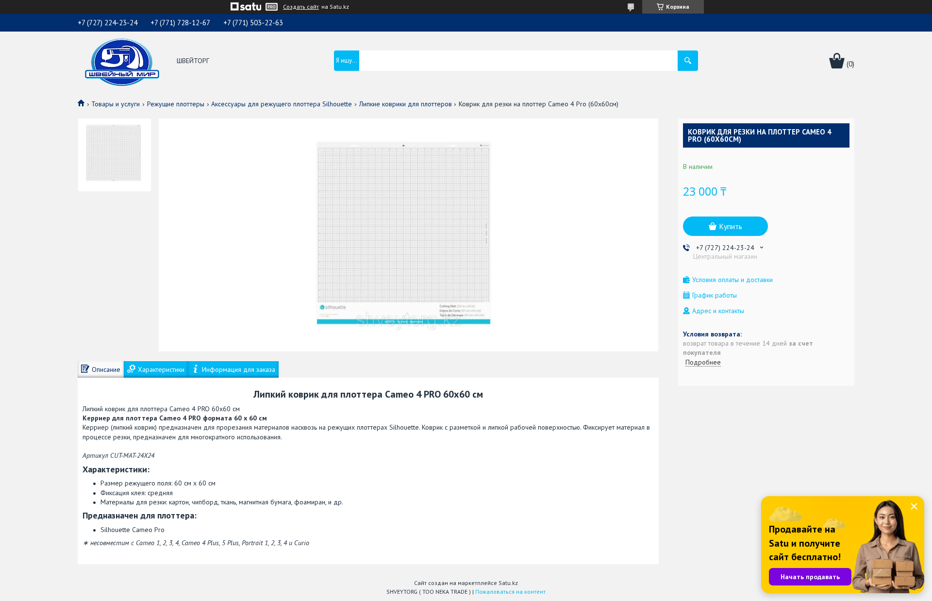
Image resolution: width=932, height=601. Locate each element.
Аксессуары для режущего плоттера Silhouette (281, 104)
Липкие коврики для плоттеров (405, 104)
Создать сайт (301, 6)
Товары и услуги (115, 104)
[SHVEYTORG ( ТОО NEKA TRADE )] (122, 61)
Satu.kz (508, 582)
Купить (730, 226)
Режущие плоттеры (175, 104)
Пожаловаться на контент (510, 591)
